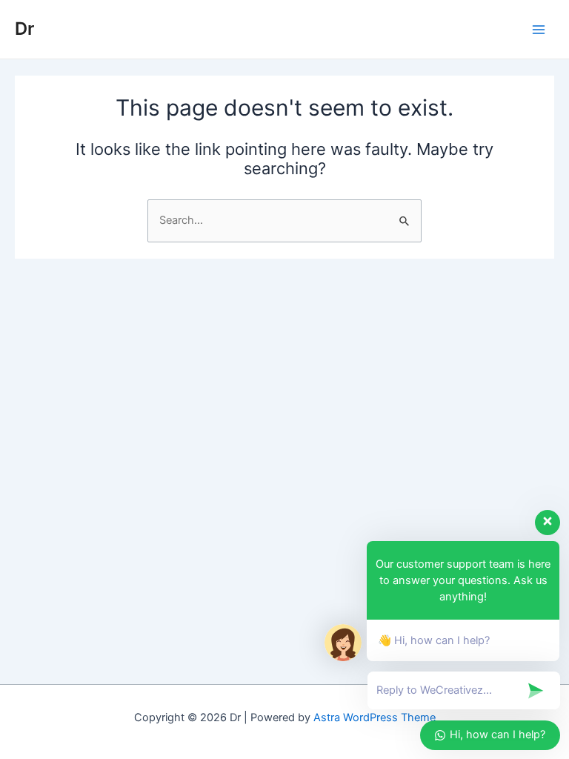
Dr (24, 28)
